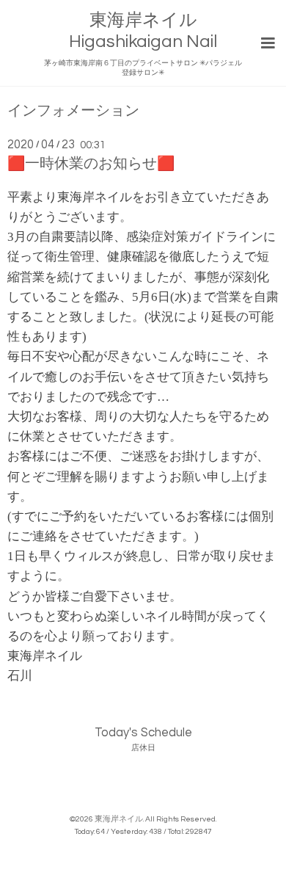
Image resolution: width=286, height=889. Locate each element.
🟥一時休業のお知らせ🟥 (91, 163)
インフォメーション (73, 111)
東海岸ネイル (119, 819)
